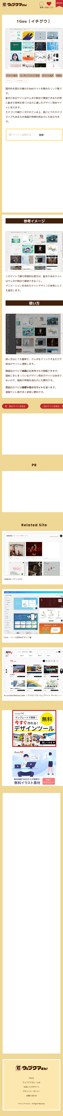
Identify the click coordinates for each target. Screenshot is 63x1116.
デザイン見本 (11, 75)
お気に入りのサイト (31, 1086)
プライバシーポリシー (31, 1091)
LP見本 (59, 75)
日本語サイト (22, 80)
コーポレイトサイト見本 (29, 75)
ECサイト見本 (47, 75)
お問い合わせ (31, 1095)
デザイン (9, 80)
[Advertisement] (31, 177)
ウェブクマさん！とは (31, 1082)
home (31, 1078)
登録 (41, 135)
